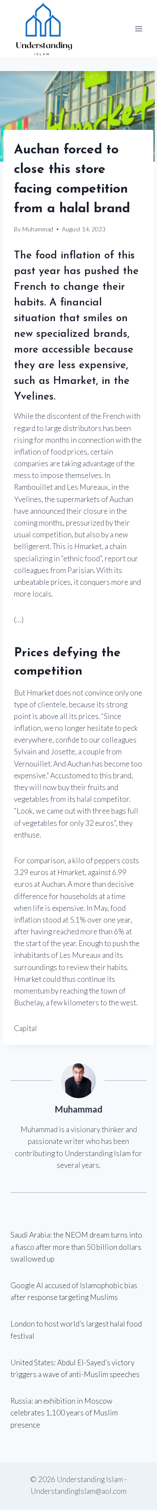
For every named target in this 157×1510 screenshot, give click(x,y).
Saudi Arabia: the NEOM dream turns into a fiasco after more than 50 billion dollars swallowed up (76, 1246)
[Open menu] (138, 28)
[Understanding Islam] (43, 28)
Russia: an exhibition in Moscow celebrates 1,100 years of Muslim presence (64, 1412)
